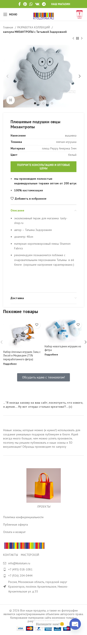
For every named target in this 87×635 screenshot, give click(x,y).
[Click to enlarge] (10, 100)
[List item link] (43, 569)
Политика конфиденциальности (23, 517)
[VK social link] (37, 4)
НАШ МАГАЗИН (60, 4)
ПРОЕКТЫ (43, 506)
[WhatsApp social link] (31, 4)
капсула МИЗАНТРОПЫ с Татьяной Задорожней (35, 32)
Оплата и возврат (14, 532)
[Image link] (24, 545)
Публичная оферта (15, 524)
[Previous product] (73, 38)
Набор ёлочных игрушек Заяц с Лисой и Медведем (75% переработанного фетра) (22, 355)
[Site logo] (43, 14)
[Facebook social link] (19, 4)
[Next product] (82, 38)
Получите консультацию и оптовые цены (43, 166)
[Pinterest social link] (25, 4)
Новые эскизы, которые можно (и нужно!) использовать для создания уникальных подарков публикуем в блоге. (41, 432)
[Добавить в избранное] (36, 325)
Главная (8, 27)
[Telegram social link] (44, 4)
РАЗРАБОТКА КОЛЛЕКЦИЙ (34, 27)
